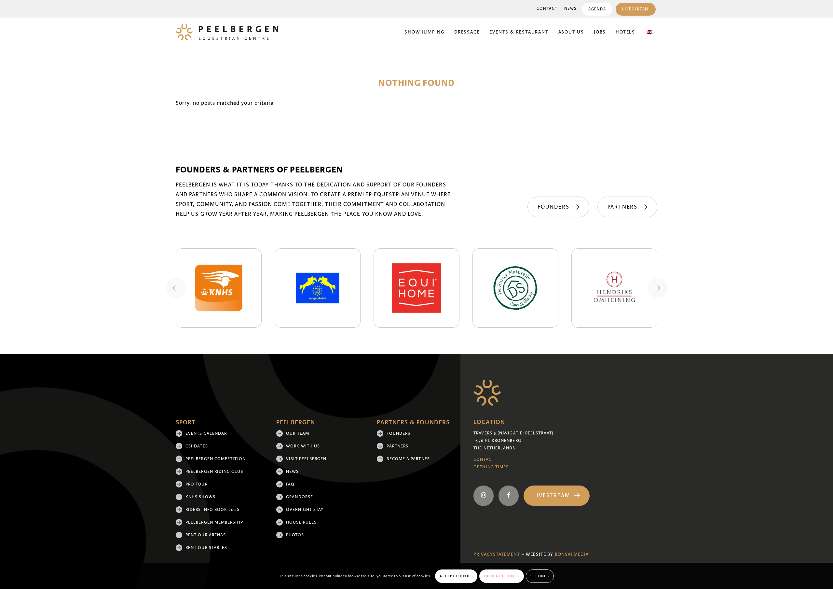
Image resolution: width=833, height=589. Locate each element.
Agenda (597, 9)
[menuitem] (547, 8)
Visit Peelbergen (306, 458)
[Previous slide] (176, 288)
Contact (547, 8)
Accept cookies (456, 576)
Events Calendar (206, 433)
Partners (397, 446)
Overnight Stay (304, 509)
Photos (295, 535)
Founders (398, 433)
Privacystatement (496, 554)
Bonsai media (572, 554)
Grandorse (299, 497)
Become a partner (408, 458)
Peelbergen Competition (215, 458)
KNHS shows (200, 497)
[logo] (227, 32)
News (570, 8)
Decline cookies (501, 576)
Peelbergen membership (214, 522)
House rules (301, 522)
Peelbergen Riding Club (214, 471)
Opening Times (491, 467)
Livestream (635, 9)
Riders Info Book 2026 (212, 509)
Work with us (303, 446)
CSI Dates (196, 446)
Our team (297, 433)
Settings (539, 576)
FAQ (290, 484)
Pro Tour (196, 484)
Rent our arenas (205, 535)
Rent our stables (206, 547)
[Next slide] (657, 288)
